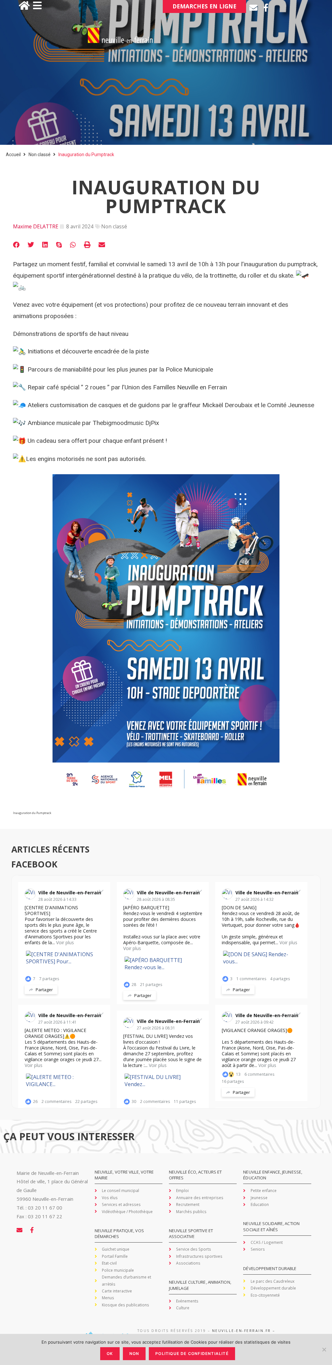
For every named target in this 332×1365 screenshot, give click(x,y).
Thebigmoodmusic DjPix (126, 423)
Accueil (13, 154)
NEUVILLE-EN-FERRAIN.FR (241, 1330)
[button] (16, 244)
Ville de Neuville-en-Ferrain (69, 892)
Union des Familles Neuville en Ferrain (175, 387)
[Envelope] (253, 8)
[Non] (324, 1349)
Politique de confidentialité (192, 1353)
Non (134, 1353)
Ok (110, 1353)
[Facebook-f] (266, 8)
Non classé (40, 154)
